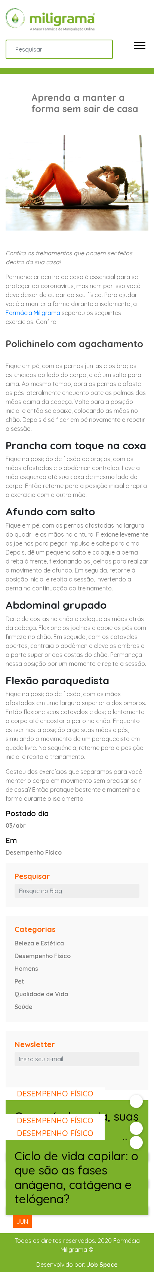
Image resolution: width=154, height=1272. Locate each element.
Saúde (24, 1006)
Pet (19, 981)
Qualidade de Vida (41, 994)
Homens (26, 968)
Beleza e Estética (39, 943)
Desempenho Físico (43, 956)
